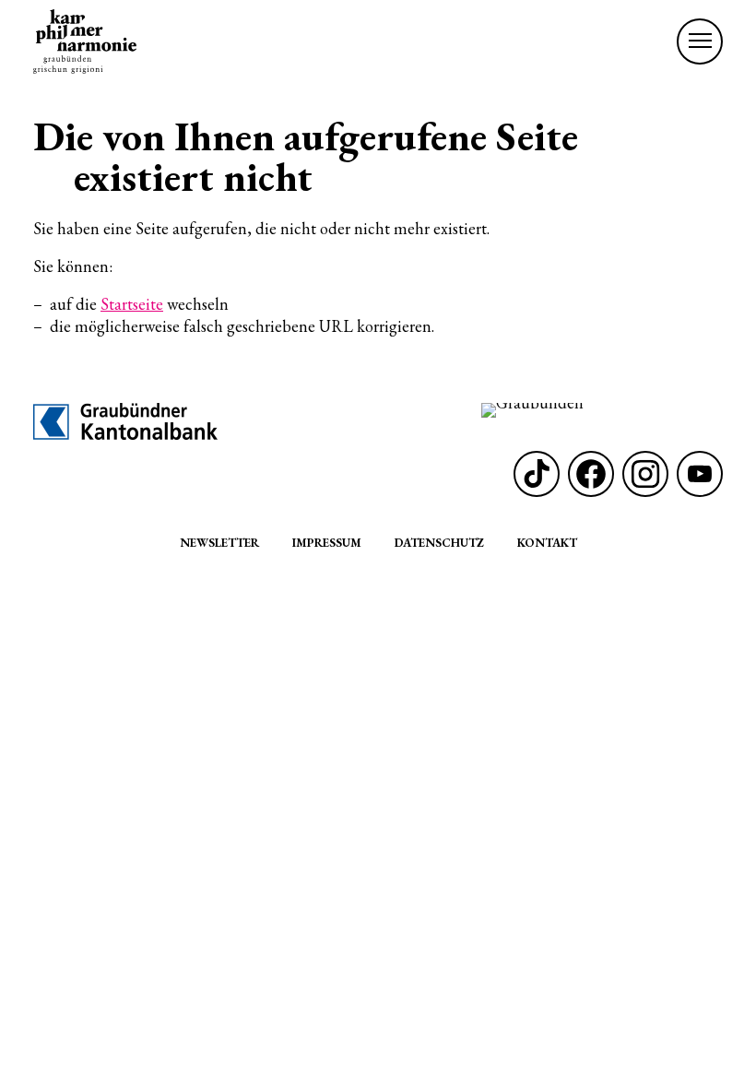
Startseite (131, 303)
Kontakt (547, 542)
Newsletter (219, 542)
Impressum (326, 542)
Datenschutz (439, 542)
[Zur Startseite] (84, 41)
